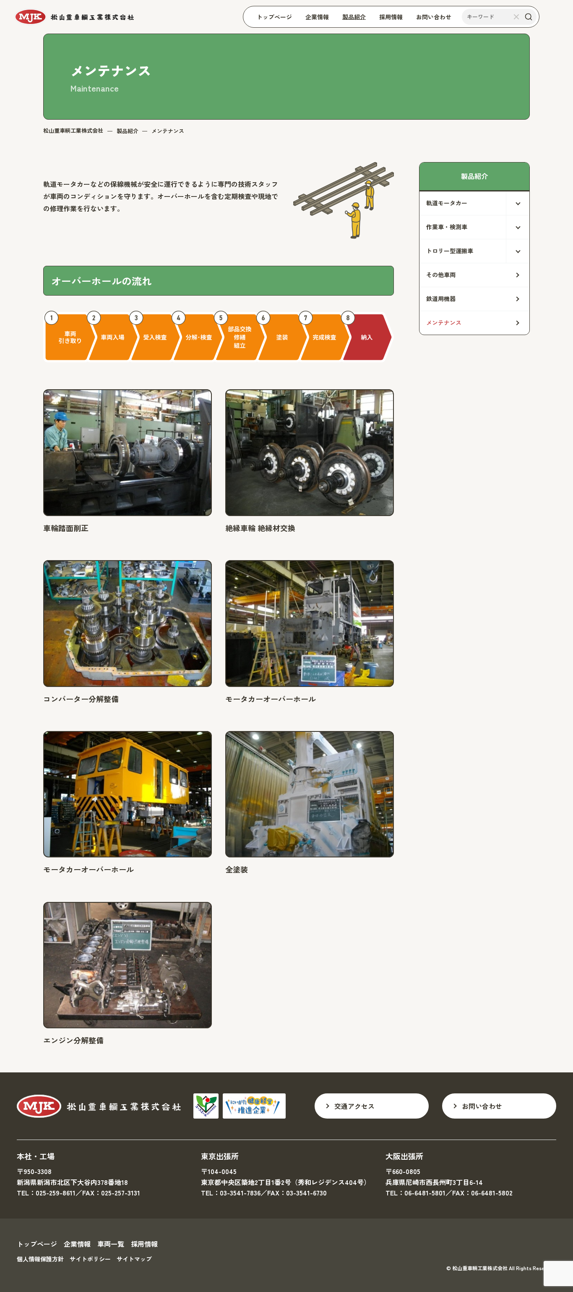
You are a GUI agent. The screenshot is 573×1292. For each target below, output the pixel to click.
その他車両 (441, 274)
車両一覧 (110, 1244)
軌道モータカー (446, 203)
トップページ (37, 1244)
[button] (474, 203)
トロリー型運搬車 (449, 250)
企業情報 (77, 1244)
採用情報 (144, 1244)
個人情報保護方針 (40, 1259)
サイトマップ (134, 1259)
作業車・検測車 (446, 227)
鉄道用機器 (441, 298)
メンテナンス (443, 322)
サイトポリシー (90, 1259)
